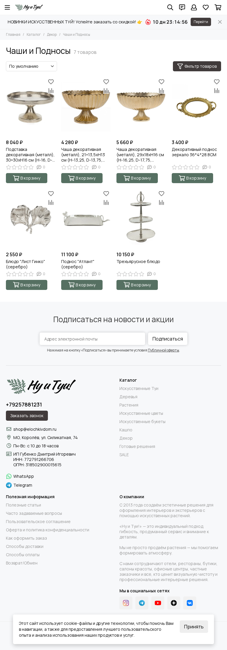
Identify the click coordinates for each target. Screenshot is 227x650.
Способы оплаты (23, 554)
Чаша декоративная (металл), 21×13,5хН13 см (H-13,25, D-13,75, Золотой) (83, 155)
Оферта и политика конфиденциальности (47, 530)
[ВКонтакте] (189, 602)
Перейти (201, 21)
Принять (194, 626)
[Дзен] (173, 602)
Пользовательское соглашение (38, 521)
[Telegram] (141, 602)
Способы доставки (24, 546)
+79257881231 (24, 404)
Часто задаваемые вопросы (34, 513)
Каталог (34, 34)
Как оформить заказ (26, 538)
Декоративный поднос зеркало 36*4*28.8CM (194, 152)
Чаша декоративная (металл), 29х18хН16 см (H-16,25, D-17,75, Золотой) (140, 155)
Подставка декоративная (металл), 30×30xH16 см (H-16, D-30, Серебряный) (30, 155)
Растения (128, 405)
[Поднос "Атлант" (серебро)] (86, 218)
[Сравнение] (50, 90)
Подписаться (168, 339)
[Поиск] (170, 7)
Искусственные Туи (138, 388)
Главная (13, 34)
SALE (124, 454)
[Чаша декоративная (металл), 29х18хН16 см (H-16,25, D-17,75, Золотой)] (141, 106)
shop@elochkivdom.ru (34, 429)
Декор (52, 34)
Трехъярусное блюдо (138, 261)
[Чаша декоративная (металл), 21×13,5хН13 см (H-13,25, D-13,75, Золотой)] (86, 106)
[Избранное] (50, 81)
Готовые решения (137, 446)
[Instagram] (125, 602)
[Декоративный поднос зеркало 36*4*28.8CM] (196, 106)
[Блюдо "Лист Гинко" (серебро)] (30, 218)
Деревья (128, 396)
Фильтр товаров (200, 66)
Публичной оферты (163, 350)
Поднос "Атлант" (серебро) (77, 264)
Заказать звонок (26, 415)
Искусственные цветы (141, 413)
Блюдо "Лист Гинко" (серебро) (25, 264)
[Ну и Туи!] (29, 7)
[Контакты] (182, 7)
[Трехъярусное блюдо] (141, 218)
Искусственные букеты (142, 421)
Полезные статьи (23, 505)
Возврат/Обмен (22, 563)
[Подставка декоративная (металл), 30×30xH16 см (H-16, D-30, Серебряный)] (30, 106)
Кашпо (125, 430)
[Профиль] (194, 7)
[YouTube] (157, 602)
